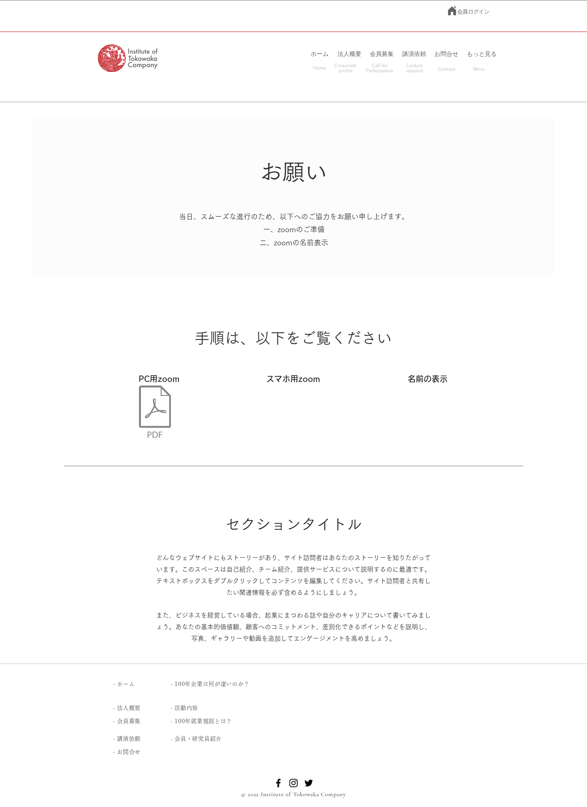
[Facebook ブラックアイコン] (278, 783)
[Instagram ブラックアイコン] (293, 783)
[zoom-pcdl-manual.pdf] (155, 413)
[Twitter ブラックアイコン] (308, 783)
